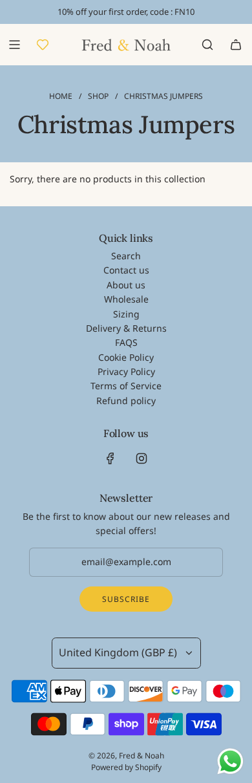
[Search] (207, 44)
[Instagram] (141, 458)
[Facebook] (110, 458)
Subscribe (126, 599)
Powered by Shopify (126, 767)
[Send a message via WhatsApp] (230, 761)
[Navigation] (14, 44)
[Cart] (236, 44)
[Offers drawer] (42, 44)
